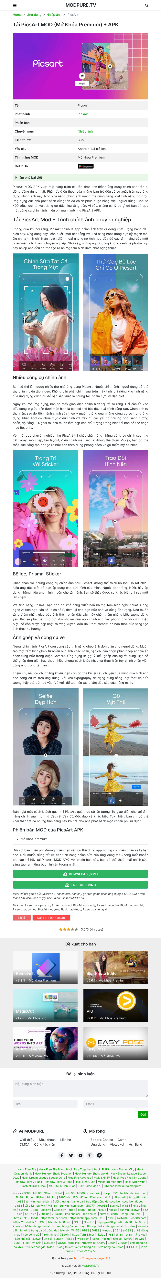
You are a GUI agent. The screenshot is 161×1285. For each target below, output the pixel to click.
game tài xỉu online (123, 1226)
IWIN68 (122, 1218)
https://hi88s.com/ (93, 1242)
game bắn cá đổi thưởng (53, 1201)
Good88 (89, 1222)
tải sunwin (120, 1197)
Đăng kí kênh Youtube (51, 917)
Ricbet (30, 1197)
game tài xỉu (46, 1226)
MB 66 (37, 1193)
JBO (75, 1197)
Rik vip (91, 1226)
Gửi (143, 1114)
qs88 (111, 1218)
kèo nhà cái (72, 1213)
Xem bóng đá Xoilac (110, 1247)
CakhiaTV (60, 1209)
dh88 (119, 1234)
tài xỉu (107, 1197)
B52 (115, 1193)
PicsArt (83, 114)
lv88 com (65, 1222)
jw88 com (83, 1238)
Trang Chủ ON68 (131, 1213)
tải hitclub (126, 1193)
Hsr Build (135, 1144)
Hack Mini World (135, 1181)
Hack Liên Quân (85, 1181)
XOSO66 (49, 1242)
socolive (127, 1201)
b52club (30, 1226)
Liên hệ (65, 1140)
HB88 (85, 1230)
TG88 (42, 1222)
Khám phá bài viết (28, 177)
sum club (77, 1205)
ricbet (139, 1201)
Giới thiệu (27, 1140)
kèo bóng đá (31, 1234)
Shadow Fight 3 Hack (58, 1181)
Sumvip (114, 1205)
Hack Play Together (78, 1169)
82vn (83, 1197)
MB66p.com (85, 1193)
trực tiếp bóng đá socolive (103, 1201)
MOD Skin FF (102, 1177)
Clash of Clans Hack (33, 1186)
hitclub (102, 1209)
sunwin (23, 1209)
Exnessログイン (86, 1251)
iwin (97, 1193)
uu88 (17, 1242)
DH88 (95, 1230)
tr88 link (73, 1242)
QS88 (34, 1209)
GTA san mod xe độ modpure (122, 1186)
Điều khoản (47, 1140)
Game (122, 1140)
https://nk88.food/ (26, 1218)
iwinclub (103, 1226)
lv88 (110, 1234)
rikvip (106, 1193)
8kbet (58, 1193)
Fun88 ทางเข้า (32, 1242)
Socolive (45, 1209)
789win (65, 1234)
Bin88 (19, 1197)
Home (17, 15)
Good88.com (137, 1218)
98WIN (139, 1238)
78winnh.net (50, 1234)
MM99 (128, 1238)
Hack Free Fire (26, 1169)
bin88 (18, 1205)
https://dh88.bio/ (83, 1234)
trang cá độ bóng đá (44, 1230)
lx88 (102, 1218)
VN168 (52, 1205)
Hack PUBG (101, 1169)
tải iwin (30, 1201)
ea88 (114, 1213)
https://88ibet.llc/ (24, 1222)
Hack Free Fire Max (51, 1169)
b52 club (30, 1213)
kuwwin (18, 1226)
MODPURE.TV (81, 5)
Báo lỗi (22, 917)
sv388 (127, 1230)
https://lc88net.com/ (53, 1218)
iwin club (140, 1193)
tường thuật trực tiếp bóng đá (76, 1247)
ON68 (62, 1242)
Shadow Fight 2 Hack (28, 1181)
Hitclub (51, 1197)
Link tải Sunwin (53, 1238)
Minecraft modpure (110, 1181)
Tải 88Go (140, 1222)
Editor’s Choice (102, 1140)
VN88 (128, 1222)
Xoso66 (102, 1205)
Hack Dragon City (123, 1169)
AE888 (70, 1238)
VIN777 (90, 1205)
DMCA (24, 1144)
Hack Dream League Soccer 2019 (43, 1177)
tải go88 (134, 1197)
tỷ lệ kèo (139, 1234)
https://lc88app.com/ (83, 1218)
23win (111, 1242)
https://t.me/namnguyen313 (92, 1258)
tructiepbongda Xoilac (40, 1247)
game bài (77, 1201)
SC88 (27, 1193)
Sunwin (41, 1205)
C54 (117, 1230)
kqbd (72, 1209)
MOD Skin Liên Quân (62, 1186)
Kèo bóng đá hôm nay (71, 1226)
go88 (81, 1209)
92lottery (95, 1197)
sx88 (128, 1234)
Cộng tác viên (44, 1144)
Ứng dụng (34, 15)
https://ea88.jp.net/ (109, 1222)
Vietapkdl (117, 1144)
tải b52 (29, 1205)
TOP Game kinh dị (89, 1186)
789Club (64, 1197)
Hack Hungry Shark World (91, 1173)
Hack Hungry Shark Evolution (53, 1173)
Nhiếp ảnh (54, 15)
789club (44, 1213)
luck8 (95, 1238)
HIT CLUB (132, 1247)
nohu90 (70, 1193)
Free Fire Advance (79, 1177)
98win (48, 1193)
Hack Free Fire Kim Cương (129, 1177)
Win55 (126, 1205)
